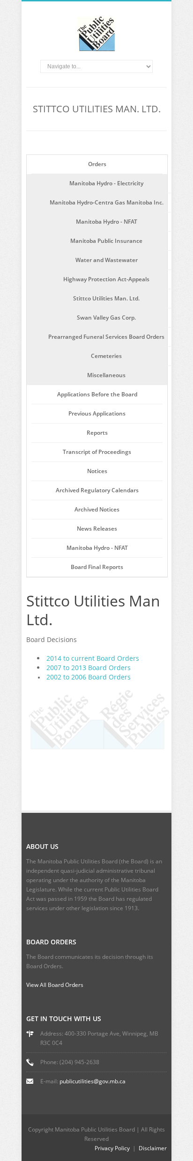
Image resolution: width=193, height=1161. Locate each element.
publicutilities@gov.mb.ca (92, 1081)
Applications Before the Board (97, 394)
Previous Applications (97, 413)
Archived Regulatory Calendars (97, 490)
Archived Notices (96, 509)
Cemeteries (106, 356)
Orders (97, 164)
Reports (97, 433)
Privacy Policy (112, 1148)
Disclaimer (153, 1148)
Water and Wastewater (106, 260)
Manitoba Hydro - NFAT (106, 222)
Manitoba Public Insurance (106, 241)
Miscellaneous (106, 375)
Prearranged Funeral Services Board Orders (106, 337)
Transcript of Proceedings (97, 452)
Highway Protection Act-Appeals (106, 279)
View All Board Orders (54, 985)
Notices (97, 471)
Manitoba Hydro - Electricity (106, 183)
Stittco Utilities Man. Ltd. (106, 298)
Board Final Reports (97, 567)
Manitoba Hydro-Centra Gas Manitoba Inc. (106, 202)
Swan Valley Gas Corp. (106, 317)
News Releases (97, 529)
